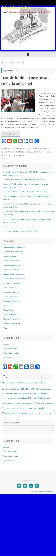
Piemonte (5, 403)
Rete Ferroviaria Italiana (22, 403)
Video (5, 328)
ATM (28, 383)
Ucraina (23, 413)
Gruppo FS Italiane (18, 393)
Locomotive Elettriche (11, 301)
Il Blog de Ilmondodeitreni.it (17, 7)
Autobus (34, 382)
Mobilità (40, 398)
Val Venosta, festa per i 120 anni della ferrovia (20, 231)
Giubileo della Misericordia (13, 274)
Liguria (45, 393)
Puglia (10, 403)
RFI (34, 403)
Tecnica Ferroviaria (10, 319)
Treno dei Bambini (18, 155)
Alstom (4, 383)
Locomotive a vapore (11, 292)
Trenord (16, 414)
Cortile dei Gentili (32, 152)
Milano (31, 397)
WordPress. (49, 491)
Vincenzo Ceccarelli (45, 414)
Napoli (47, 398)
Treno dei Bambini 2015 (43, 148)
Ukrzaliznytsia (32, 414)
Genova (7, 393)
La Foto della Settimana (12, 283)
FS (3, 394)
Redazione (7, 148)
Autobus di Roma (10, 256)
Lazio (40, 393)
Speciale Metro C (9, 314)
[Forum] (19, 486)
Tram (29, 408)
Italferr (29, 394)
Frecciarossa (48, 389)
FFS (37, 388)
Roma (41, 403)
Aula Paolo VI (9, 152)
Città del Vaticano (20, 152)
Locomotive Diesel (10, 296)
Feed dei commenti (10, 353)
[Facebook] (37, 486)
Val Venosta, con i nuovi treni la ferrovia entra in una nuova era (27, 227)
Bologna (43, 383)
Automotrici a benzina (11, 260)
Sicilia (52, 403)
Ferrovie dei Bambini (11, 269)
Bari (39, 383)
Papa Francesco (6, 155)
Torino (13, 409)
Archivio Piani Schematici (13, 251)
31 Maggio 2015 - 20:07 (23, 148)
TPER (25, 408)
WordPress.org (9, 357)
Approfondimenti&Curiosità (14, 247)
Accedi (6, 344)
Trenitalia (7, 413)
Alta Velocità (11, 383)
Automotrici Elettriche (12, 265)
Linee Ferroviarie (10, 287)
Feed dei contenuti (10, 348)
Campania (5, 389)
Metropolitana (22, 398)
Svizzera (6, 408)
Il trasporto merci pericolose (14, 278)
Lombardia (12, 398)
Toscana (18, 408)
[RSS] (31, 486)
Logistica (5, 398)
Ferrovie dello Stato (45, 152)
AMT (18, 383)
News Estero (8, 310)
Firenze (41, 389)
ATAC (23, 382)
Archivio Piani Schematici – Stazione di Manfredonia (23, 179)
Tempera (41, 491)
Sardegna (47, 403)
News (5, 305)
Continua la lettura (9, 134)
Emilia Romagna (15, 389)
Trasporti (38, 408)
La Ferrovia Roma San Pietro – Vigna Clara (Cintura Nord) (25, 191)
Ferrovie (27, 388)
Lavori (35, 393)
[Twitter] (25, 486)
